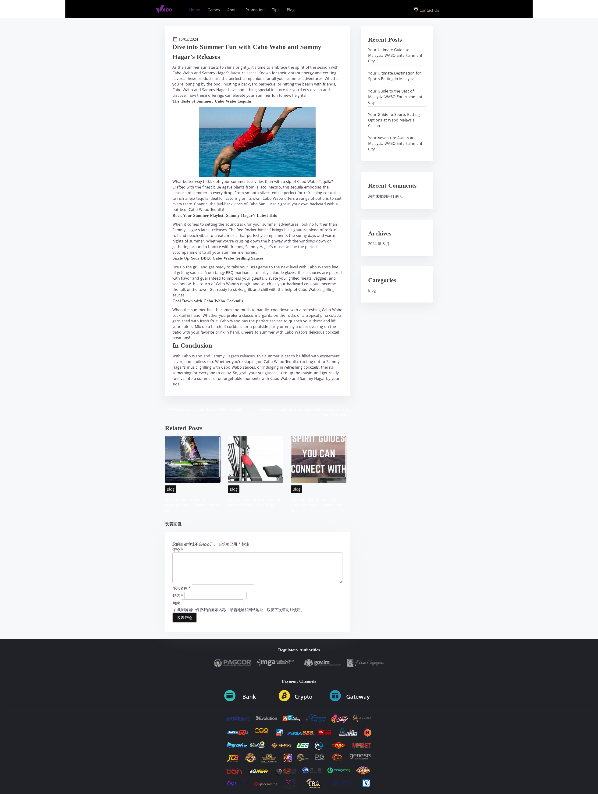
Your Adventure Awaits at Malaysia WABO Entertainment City (395, 143)
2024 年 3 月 (379, 243)
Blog (170, 489)
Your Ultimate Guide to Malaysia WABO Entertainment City (192, 505)
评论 (177, 549)
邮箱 (177, 595)
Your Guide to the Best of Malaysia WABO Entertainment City (318, 505)
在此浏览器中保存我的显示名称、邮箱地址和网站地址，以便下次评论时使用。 (239, 609)
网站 (176, 602)
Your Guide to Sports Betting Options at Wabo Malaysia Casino (394, 120)
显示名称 (181, 588)
